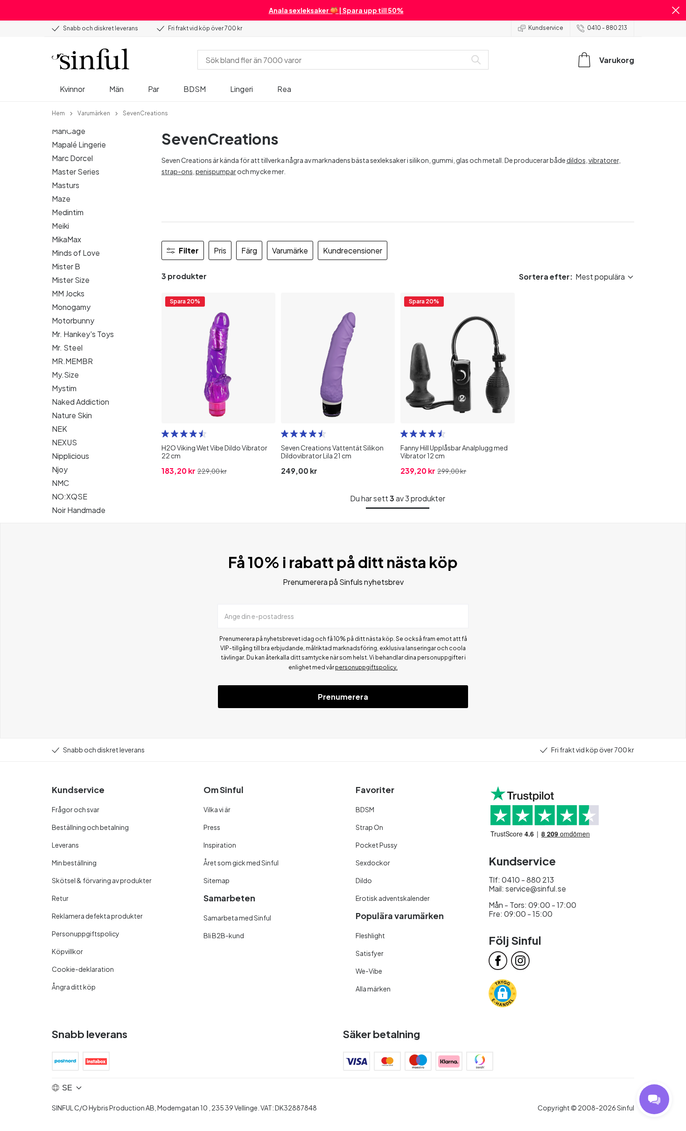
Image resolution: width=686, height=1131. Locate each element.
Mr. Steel (67, 347)
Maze (61, 199)
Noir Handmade (78, 510)
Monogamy (71, 307)
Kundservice (545, 27)
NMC (60, 483)
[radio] (165, 433)
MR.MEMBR (72, 361)
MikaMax (66, 239)
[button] (675, 10)
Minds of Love (76, 253)
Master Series (75, 171)
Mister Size (71, 280)
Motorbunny (73, 320)
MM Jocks (68, 293)
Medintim (68, 212)
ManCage (68, 131)
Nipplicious (70, 456)
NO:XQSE (69, 496)
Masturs (65, 185)
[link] (58, 112)
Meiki (60, 226)
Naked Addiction (80, 402)
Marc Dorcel (72, 158)
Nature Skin (72, 415)
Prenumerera (343, 697)
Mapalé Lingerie (79, 144)
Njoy (60, 469)
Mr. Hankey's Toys (83, 334)
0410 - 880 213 (607, 27)
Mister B (66, 266)
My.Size (65, 374)
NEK (59, 429)
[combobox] (333, 59)
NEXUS (64, 442)
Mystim (64, 388)
